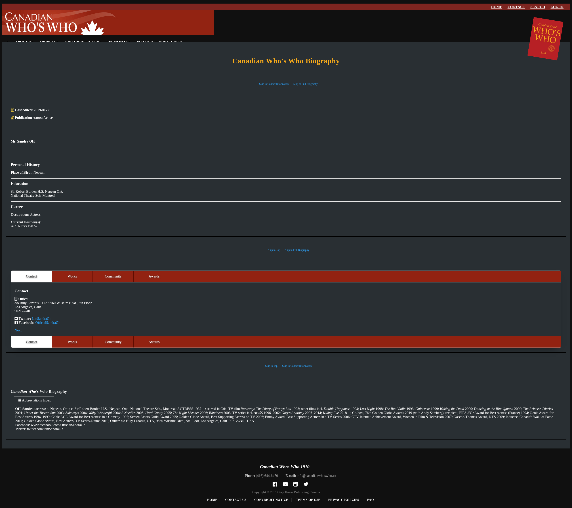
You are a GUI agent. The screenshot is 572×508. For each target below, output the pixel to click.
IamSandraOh (41, 318)
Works (72, 276)
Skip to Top (274, 250)
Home (496, 7)
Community (113, 276)
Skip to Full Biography (305, 83)
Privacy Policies (343, 500)
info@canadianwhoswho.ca (316, 476)
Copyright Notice (271, 500)
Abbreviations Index (36, 400)
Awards (154, 276)
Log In (557, 7)
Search (537, 7)
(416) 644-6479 (267, 476)
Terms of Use (308, 500)
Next (18, 330)
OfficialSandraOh (47, 322)
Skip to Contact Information (274, 83)
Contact (516, 7)
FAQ (370, 500)
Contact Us (235, 500)
